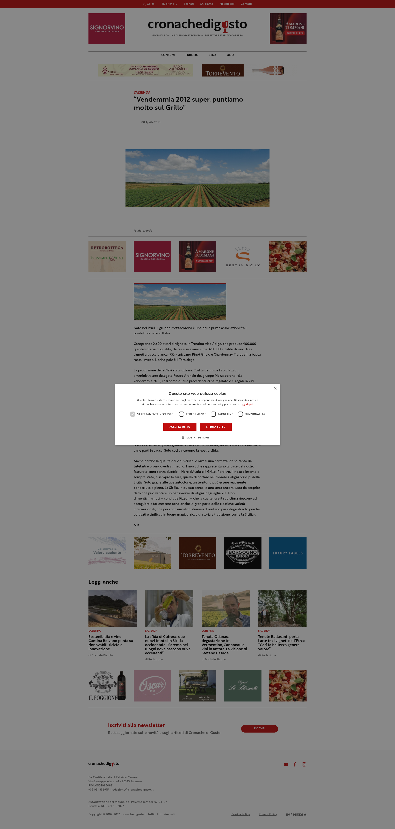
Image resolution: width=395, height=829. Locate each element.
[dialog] (197, 414)
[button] (197, 437)
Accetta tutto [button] (180, 427)
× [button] (275, 388)
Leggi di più (246, 404)
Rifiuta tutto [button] (215, 427)
